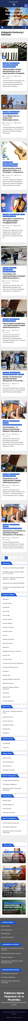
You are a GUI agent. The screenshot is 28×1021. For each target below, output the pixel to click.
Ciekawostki (6, 607)
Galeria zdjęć (13, 267)
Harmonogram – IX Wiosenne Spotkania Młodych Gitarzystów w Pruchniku (12, 430)
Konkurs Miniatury (7, 623)
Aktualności (5, 63)
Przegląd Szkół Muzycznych (9, 66)
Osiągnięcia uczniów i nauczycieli (10, 113)
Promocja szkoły (7, 659)
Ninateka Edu (6, 729)
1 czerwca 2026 (8, 225)
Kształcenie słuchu (8, 717)
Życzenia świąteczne (8, 701)
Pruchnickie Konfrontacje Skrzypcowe (13, 663)
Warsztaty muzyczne (8, 683)
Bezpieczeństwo (7, 603)
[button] (26, 6)
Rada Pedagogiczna (8, 762)
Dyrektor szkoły (7, 758)
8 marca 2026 (7, 537)
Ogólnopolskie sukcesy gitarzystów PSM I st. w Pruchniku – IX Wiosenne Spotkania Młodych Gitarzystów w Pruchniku (13, 172)
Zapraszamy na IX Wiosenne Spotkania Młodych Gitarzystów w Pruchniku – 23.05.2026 (14, 534)
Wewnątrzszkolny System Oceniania (11, 953)
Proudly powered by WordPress (10, 1012)
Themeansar (14, 1014)
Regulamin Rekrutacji (7, 957)
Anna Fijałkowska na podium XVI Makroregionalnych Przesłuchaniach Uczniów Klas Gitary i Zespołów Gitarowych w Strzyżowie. (13, 121)
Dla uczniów (6, 611)
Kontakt (20, 1017)
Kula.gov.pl (6, 733)
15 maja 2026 (7, 434)
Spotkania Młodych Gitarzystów (10, 165)
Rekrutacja (6, 671)
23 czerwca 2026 (10, 909)
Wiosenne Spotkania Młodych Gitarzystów (12, 424)
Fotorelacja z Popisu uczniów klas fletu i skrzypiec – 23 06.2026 (13, 890)
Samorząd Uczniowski (9, 770)
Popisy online (6, 655)
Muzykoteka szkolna (8, 725)
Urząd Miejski (6, 743)
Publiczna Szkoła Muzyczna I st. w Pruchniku (14, 14)
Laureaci (22, 214)
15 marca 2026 (8, 485)
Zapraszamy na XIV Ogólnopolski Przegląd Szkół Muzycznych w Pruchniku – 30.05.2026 (12, 481)
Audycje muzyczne (8, 721)
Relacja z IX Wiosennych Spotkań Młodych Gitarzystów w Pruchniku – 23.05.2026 (13, 380)
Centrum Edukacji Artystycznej (11, 780)
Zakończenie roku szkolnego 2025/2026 (13, 583)
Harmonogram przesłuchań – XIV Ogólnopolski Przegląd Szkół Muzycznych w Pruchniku (14, 326)
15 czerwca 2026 (9, 76)
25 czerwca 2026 (10, 892)
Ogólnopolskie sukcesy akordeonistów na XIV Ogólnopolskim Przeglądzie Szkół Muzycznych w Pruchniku (14, 73)
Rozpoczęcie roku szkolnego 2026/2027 (13, 568)
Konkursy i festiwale (14, 63)
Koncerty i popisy (7, 619)
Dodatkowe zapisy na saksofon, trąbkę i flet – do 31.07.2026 (14, 873)
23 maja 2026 (7, 383)
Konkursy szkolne (7, 631)
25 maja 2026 (7, 330)
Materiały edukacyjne (8, 639)
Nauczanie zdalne (8, 643)
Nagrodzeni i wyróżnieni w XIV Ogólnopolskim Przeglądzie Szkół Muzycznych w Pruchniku (13, 222)
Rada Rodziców (7, 766)
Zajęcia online (6, 697)
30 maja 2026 (7, 281)
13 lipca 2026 (9, 875)
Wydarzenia (21, 374)
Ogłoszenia (5, 422)
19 (18, 558)
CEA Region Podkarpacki (10, 784)
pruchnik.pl (6, 747)
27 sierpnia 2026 (9, 858)
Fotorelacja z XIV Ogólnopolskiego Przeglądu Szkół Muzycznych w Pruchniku (14, 277)
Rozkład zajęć (6, 675)
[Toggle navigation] (13, 27)
